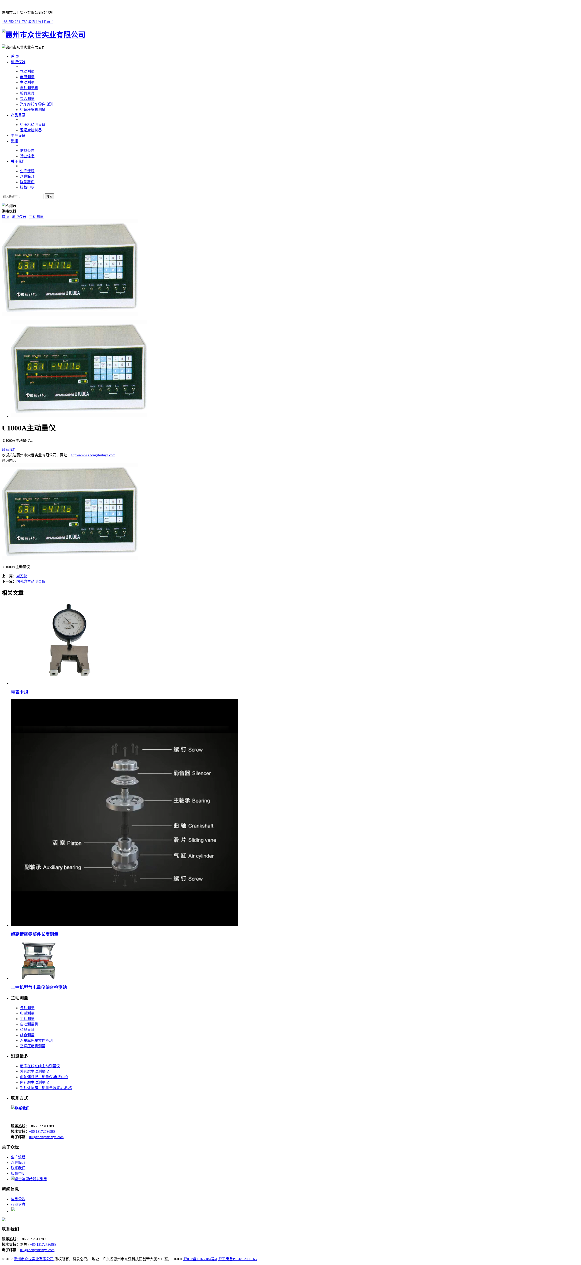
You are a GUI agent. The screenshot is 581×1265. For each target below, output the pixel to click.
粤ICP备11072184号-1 (200, 1259)
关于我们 (18, 161)
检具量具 (27, 93)
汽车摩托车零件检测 (36, 104)
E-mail (48, 22)
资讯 (14, 141)
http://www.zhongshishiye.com (93, 455)
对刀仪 (21, 576)
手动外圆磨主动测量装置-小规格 (46, 1088)
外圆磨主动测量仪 (34, 1071)
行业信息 (27, 156)
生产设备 (18, 136)
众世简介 (27, 176)
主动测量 (27, 82)
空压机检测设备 (32, 125)
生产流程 (27, 171)
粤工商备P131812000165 (237, 1259)
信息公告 (27, 150)
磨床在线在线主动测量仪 (40, 1066)
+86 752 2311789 (14, 22)
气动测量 (27, 71)
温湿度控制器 (31, 130)
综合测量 (27, 99)
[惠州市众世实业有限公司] (43, 35)
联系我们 (35, 22)
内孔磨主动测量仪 (30, 581)
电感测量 (27, 77)
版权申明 (27, 187)
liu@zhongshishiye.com (46, 1137)
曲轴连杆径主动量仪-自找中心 (44, 1077)
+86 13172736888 (42, 1131)
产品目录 (18, 115)
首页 (5, 217)
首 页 (15, 56)
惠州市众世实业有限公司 (34, 1259)
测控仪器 (18, 62)
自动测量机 (29, 88)
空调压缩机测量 (32, 110)
